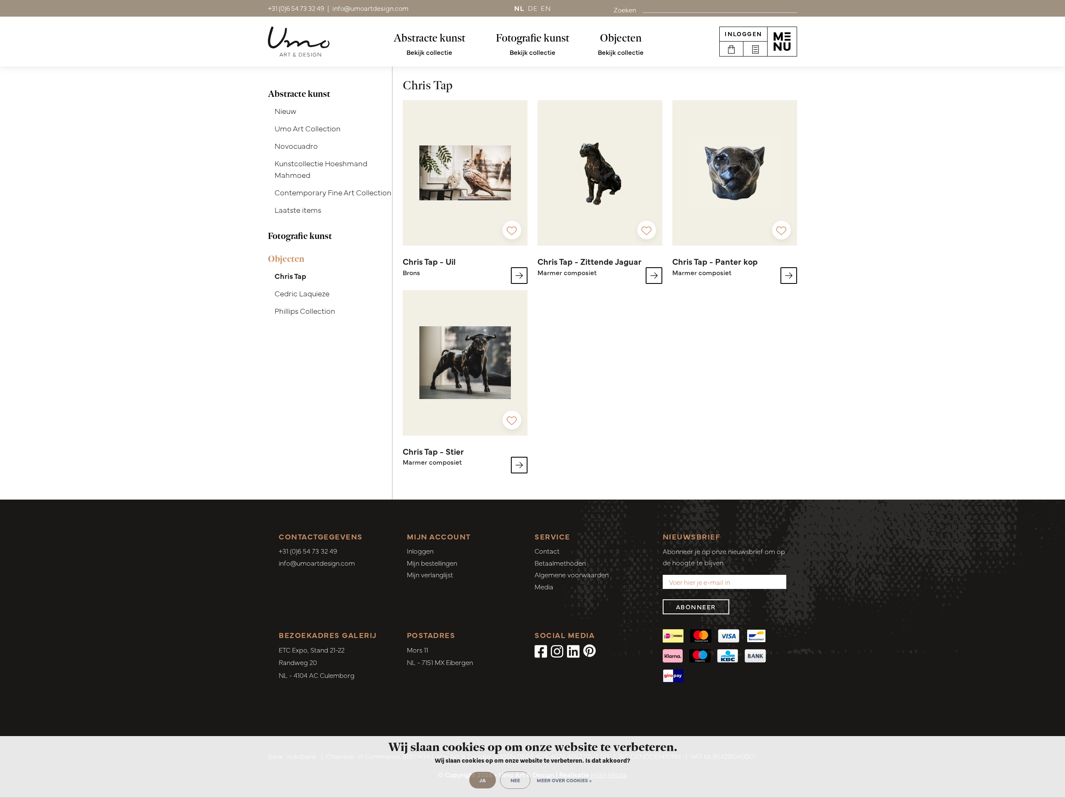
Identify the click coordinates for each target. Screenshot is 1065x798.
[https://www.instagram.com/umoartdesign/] (557, 650)
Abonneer (696, 606)
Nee (515, 780)
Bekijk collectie (429, 52)
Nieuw (285, 111)
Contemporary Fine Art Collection (333, 192)
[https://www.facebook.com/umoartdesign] (541, 650)
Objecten (620, 37)
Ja (482, 780)
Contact (547, 550)
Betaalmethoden (560, 562)
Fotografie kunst (533, 37)
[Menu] (782, 41)
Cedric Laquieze (302, 293)
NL (519, 7)
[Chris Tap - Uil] (465, 173)
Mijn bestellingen (432, 562)
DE (533, 7)
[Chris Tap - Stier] (465, 363)
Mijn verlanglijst (430, 574)
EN (546, 7)
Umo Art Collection (308, 128)
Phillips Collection (305, 310)
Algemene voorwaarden (572, 574)
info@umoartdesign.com (317, 562)
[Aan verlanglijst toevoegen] (512, 230)
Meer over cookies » (564, 780)
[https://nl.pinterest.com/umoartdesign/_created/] (589, 650)
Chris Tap (290, 276)
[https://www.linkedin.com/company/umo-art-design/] (573, 650)
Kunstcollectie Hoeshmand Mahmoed (321, 169)
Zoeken (625, 9)
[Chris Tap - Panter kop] (734, 173)
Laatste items (298, 209)
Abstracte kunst (430, 37)
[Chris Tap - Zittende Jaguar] (600, 173)
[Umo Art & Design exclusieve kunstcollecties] (298, 42)
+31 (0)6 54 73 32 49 (308, 550)
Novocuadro (296, 145)
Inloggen (743, 34)
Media (544, 586)
